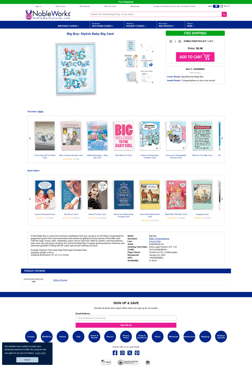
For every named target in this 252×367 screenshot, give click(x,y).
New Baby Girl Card (123, 155)
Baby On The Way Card (202, 155)
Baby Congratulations (159, 239)
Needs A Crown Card (97, 214)
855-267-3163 (110, 6)
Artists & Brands (94, 336)
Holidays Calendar (221, 336)
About (157, 336)
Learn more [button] (40, 353)
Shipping (205, 336)
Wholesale (135, 6)
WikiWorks (46, 336)
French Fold (155, 241)
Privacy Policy (126, 336)
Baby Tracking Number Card (71, 155)
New (190, 24)
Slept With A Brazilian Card (176, 214)
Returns (110, 336)
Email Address (83, 313)
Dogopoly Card (202, 214)
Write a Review (195, 73)
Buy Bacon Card (71, 214)
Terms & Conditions (142, 336)
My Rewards (85, 6)
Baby (40, 111)
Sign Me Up (126, 325)
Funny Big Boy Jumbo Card (33, 279)
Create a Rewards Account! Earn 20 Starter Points (174, 6)
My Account (60, 6)
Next (221, 138)
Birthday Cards (67, 26)
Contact (31, 336)
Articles (62, 336)
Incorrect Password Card (45, 214)
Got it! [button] (27, 360)
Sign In (38, 6)
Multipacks (165, 24)
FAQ (78, 336)
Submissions (189, 336)
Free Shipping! (126, 2)
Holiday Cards (135, 24)
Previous (31, 138)
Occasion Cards (102, 24)
